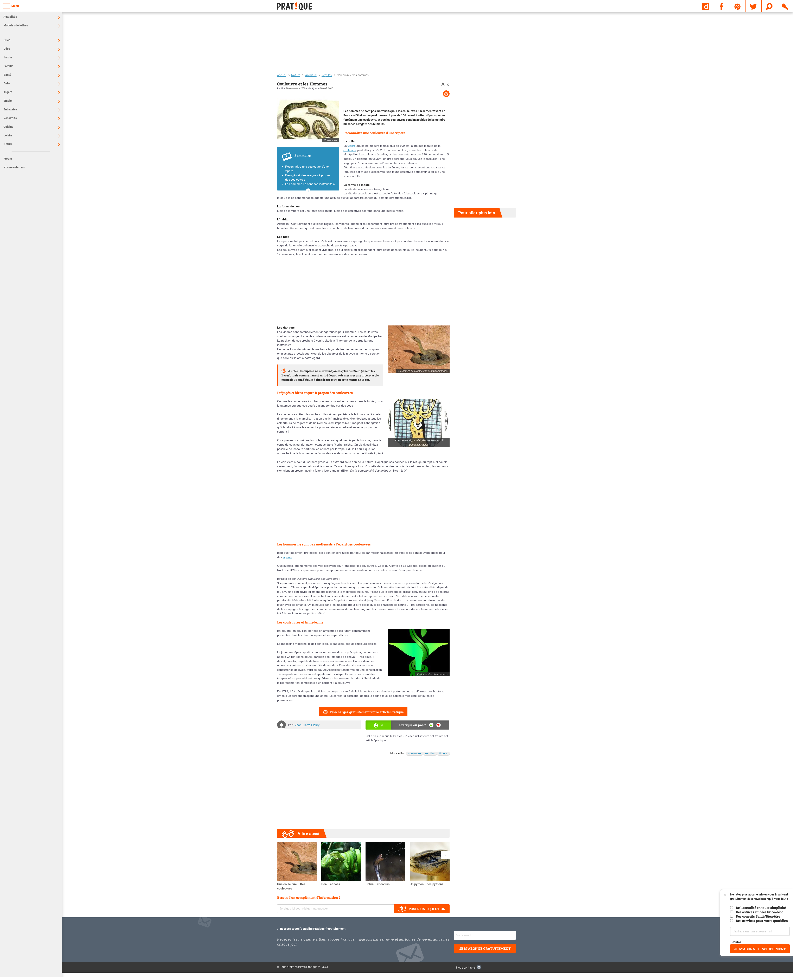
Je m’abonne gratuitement (760, 949)
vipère (352, 145)
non (438, 725)
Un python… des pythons (426, 884)
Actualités (10, 16)
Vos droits (10, 118)
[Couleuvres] (308, 118)
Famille (8, 66)
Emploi (8, 100)
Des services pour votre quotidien (762, 920)
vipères (287, 557)
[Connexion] (785, 6)
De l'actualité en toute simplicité (761, 907)
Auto (7, 83)
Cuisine (8, 126)
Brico (7, 40)
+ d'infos (735, 942)
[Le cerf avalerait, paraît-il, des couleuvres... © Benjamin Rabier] (419, 423)
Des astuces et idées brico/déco (759, 912)
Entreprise (10, 109)
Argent (8, 92)
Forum (8, 158)
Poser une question (427, 909)
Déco (7, 48)
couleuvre (349, 150)
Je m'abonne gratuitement (485, 948)
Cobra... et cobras (378, 884)
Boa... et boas (330, 884)
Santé (7, 74)
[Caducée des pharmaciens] (419, 652)
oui (431, 725)
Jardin (8, 57)
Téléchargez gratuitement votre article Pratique (367, 712)
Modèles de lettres (16, 25)
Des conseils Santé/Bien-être (758, 916)
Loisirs (8, 135)
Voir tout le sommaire (308, 190)
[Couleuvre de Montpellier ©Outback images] (419, 349)
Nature (8, 144)
